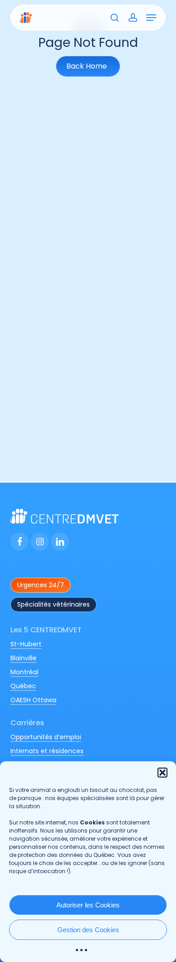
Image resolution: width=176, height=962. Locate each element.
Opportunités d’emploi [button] (45, 736)
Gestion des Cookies (88, 930)
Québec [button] (23, 685)
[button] (162, 772)
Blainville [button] (23, 658)
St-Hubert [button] (26, 644)
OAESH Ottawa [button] (33, 699)
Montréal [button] (24, 672)
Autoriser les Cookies (88, 905)
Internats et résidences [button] (46, 750)
